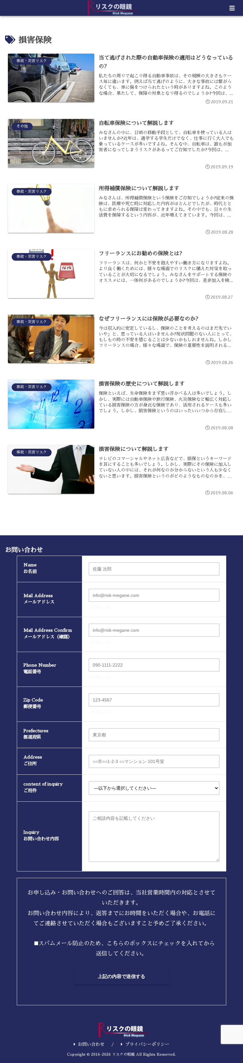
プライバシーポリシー (147, 1044)
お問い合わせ (91, 1044)
